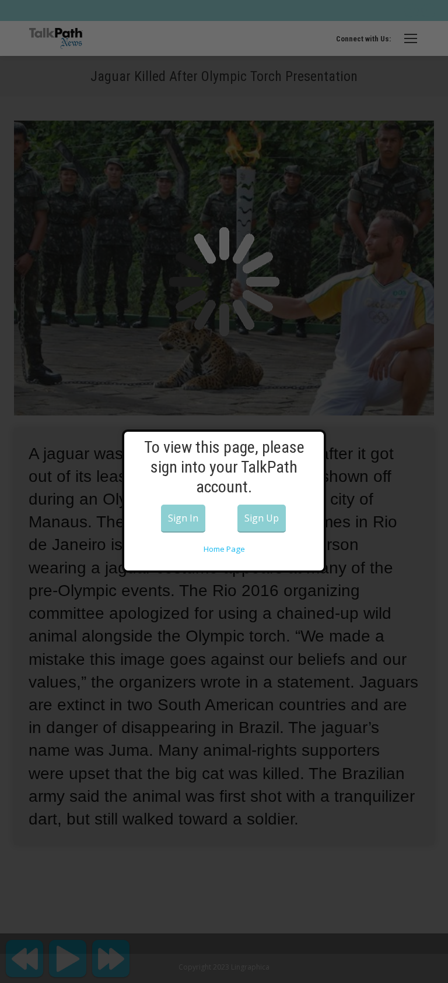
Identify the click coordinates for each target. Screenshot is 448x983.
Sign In (183, 518)
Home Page (224, 549)
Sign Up (261, 518)
